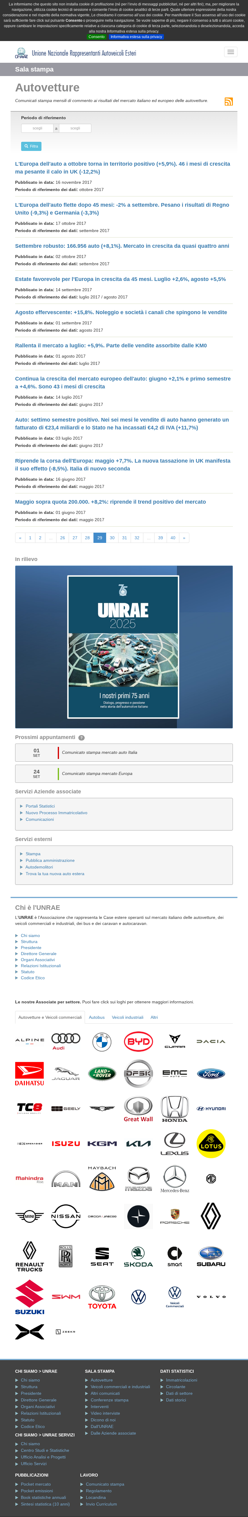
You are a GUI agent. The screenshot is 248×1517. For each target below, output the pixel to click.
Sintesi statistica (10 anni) (45, 1504)
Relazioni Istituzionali (41, 965)
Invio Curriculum (101, 1504)
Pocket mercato (36, 1484)
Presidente (31, 947)
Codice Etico (33, 977)
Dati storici (176, 1399)
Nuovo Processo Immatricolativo (56, 812)
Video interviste (105, 1413)
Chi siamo (30, 935)
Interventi (100, 1406)
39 (160, 537)
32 (137, 537)
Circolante (175, 1386)
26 (62, 537)
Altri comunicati (105, 1393)
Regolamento (99, 1490)
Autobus (97, 1017)
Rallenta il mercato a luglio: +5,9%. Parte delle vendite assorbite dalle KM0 (111, 346)
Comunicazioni (40, 819)
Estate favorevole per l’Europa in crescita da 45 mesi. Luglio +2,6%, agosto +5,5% (120, 279)
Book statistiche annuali (43, 1497)
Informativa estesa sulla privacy (136, 37)
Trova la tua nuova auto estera (55, 873)
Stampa (33, 853)
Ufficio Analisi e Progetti (43, 1457)
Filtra (33, 146)
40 (173, 537)
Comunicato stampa (105, 1484)
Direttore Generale (39, 953)
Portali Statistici (40, 806)
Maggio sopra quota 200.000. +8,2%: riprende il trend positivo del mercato (110, 502)
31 (124, 537)
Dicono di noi (103, 1419)
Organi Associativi (38, 959)
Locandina (96, 1497)
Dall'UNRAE (102, 1426)
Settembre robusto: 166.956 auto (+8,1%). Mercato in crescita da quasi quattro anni (122, 246)
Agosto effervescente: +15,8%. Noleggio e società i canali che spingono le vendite (121, 312)
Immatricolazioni (181, 1380)
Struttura (29, 941)
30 (112, 537)
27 (75, 537)
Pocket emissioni (37, 1490)
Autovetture (102, 1380)
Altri (154, 1017)
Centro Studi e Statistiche (45, 1450)
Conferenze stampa (110, 1399)
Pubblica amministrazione (50, 860)
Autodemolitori (39, 867)
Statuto (27, 971)
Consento (97, 37)
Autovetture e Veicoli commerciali (50, 1017)
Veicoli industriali (127, 1017)
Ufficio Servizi (34, 1463)
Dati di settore (179, 1393)
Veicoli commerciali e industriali (120, 1386)
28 (87, 537)
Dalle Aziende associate (113, 1433)
